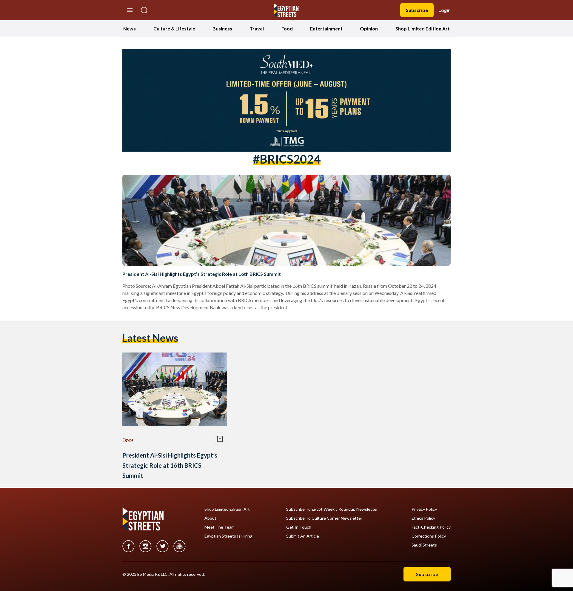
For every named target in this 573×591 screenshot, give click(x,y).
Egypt (128, 439)
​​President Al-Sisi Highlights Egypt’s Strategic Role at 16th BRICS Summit (201, 274)
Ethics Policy (423, 518)
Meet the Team (219, 527)
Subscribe (417, 10)
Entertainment (326, 28)
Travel (256, 28)
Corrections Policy (429, 536)
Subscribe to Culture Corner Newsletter (324, 518)
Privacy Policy (424, 509)
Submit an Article (302, 536)
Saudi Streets (424, 545)
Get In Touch (298, 527)
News (129, 28)
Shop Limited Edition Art (422, 28)
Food (287, 28)
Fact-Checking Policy (431, 527)
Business (222, 28)
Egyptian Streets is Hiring (228, 536)
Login (444, 10)
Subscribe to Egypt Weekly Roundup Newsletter (332, 509)
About (210, 518)
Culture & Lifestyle (174, 28)
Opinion (369, 28)
